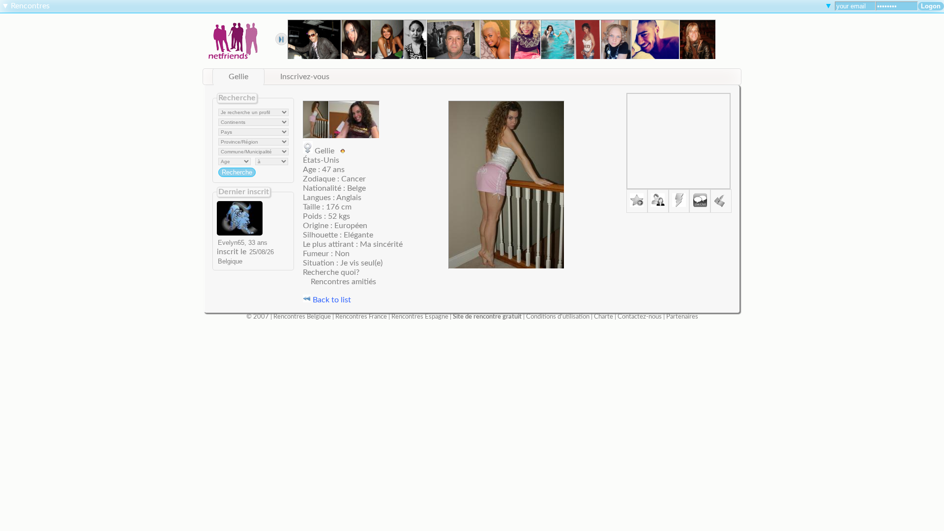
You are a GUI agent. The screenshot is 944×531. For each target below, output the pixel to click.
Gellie (238, 77)
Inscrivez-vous (304, 77)
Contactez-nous (640, 317)
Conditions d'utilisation (558, 317)
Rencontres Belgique (302, 317)
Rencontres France (361, 317)
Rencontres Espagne (419, 317)
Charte (603, 317)
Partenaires (682, 317)
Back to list (331, 300)
